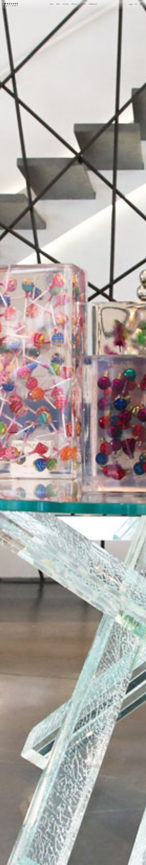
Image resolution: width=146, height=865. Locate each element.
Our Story (66, 4)
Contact (83, 4)
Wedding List (93, 4)
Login (130, 4)
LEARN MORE (13, 434)
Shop (51, 4)
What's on (74, 4)
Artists (58, 4)
